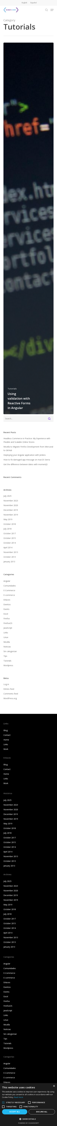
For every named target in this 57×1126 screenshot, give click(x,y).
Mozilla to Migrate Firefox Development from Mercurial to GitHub (28, 448)
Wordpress (8, 665)
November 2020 (10, 505)
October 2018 (9, 524)
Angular (6, 581)
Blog (5, 730)
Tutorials (12, 388)
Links (5, 632)
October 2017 (9, 533)
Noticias (7, 646)
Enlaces (6, 599)
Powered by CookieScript (28, 1123)
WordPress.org (10, 698)
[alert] (28, 1104)
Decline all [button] (41, 1112)
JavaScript (7, 628)
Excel (5, 614)
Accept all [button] (14, 1112)
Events (6, 609)
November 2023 (10, 500)
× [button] (54, 1086)
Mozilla (6, 642)
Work (5, 749)
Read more (18, 1097)
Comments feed (10, 693)
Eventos (7, 604)
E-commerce (9, 595)
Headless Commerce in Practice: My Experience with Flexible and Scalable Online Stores (26, 440)
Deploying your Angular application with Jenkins (24, 455)
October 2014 (9, 542)
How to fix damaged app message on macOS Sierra (26, 459)
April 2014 (7, 547)
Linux (5, 637)
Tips (5, 656)
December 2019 (10, 510)
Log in (6, 684)
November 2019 (10, 514)
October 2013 (9, 557)
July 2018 (7, 528)
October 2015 (9, 538)
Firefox (6, 618)
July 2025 (7, 496)
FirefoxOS (7, 623)
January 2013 (9, 561)
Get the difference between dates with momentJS (25, 464)
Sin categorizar (10, 651)
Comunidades (9, 585)
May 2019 (7, 519)
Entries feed (8, 689)
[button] (52, 10)
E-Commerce (9, 590)
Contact (7, 735)
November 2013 (10, 552)
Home (6, 739)
